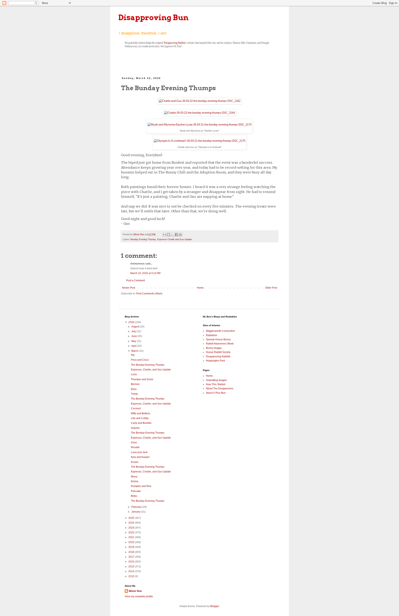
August (135, 326)
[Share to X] (172, 234)
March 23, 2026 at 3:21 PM (145, 273)
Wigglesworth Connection (220, 331)
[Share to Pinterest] (180, 234)
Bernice (135, 384)
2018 (131, 552)
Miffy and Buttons (140, 413)
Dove (134, 442)
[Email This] (165, 234)
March (135, 350)
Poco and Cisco (140, 359)
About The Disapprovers (219, 388)
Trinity (134, 393)
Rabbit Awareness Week (220, 343)
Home (200, 287)
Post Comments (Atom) (149, 293)
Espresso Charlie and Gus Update (174, 239)
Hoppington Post (215, 360)
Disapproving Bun (153, 17)
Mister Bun (135, 591)
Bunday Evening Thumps (143, 239)
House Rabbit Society (218, 352)
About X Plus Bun (216, 392)
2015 (131, 566)
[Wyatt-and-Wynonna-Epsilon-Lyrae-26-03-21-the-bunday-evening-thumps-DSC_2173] (199, 124)
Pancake (136, 491)
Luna (134, 374)
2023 (131, 527)
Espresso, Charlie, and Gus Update (151, 369)
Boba (134, 495)
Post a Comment (135, 280)
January (136, 511)
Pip (133, 355)
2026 (131, 322)
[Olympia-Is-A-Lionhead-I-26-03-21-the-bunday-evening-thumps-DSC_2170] (199, 141)
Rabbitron (211, 335)
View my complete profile (139, 596)
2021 (131, 537)
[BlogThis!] (168, 234)
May (134, 341)
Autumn (135, 428)
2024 (131, 522)
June (134, 336)
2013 (131, 576)
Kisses (134, 462)
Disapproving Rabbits (175, 42)
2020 (131, 542)
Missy (134, 476)
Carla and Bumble (141, 423)
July (134, 331)
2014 (131, 571)
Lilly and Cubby (140, 418)
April (134, 345)
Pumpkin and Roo (141, 486)
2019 (131, 547)
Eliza (134, 389)
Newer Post (128, 287)
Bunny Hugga (214, 348)
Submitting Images (216, 380)
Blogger (214, 606)
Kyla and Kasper (140, 457)
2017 (131, 556)
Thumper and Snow (142, 379)
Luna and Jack (139, 452)
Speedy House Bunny (218, 339)
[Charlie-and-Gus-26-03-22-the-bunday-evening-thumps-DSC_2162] (199, 101)
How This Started (215, 384)
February (136, 506)
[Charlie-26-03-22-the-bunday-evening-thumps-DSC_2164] (199, 113)
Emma (134, 481)
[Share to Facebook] (176, 234)
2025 (131, 517)
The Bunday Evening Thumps (147, 364)
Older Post (271, 287)
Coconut (135, 408)
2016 (131, 561)
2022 (131, 532)
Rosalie (135, 447)
